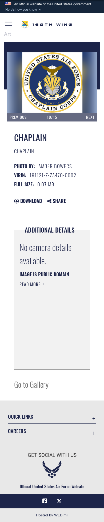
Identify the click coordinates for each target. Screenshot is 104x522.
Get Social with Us (52, 455)
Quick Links (20, 416)
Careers (17, 431)
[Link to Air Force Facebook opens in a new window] (45, 501)
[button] (24, 9)
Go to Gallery (31, 384)
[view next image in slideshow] (83, 82)
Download (30, 200)
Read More (30, 284)
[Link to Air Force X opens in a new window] (59, 501)
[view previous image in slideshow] (23, 82)
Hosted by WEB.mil (52, 515)
